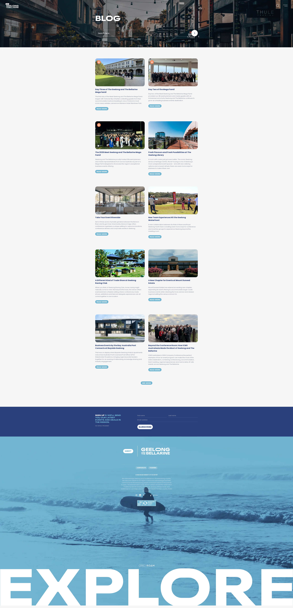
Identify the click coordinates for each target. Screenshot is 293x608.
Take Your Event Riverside (107, 217)
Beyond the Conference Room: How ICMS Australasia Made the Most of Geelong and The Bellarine (171, 348)
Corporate (141, 467)
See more (146, 383)
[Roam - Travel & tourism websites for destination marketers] (150, 565)
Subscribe (145, 427)
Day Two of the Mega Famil (161, 89)
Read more (102, 109)
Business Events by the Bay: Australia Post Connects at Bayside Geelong (115, 346)
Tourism (152, 467)
